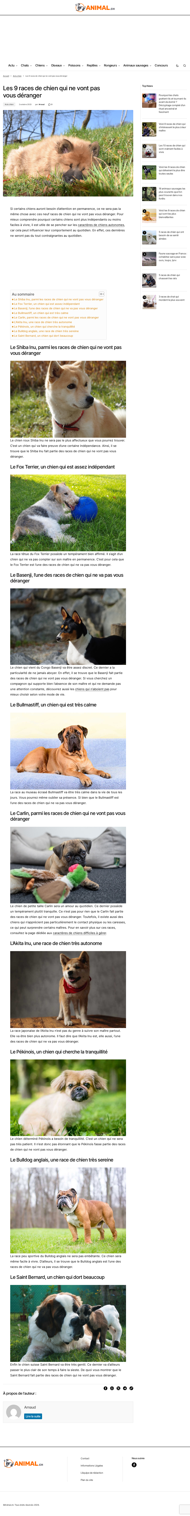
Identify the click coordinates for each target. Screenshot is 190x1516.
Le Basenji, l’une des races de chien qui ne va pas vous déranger (56, 308)
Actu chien (17, 76)
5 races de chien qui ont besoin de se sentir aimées (171, 235)
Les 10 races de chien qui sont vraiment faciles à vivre (172, 149)
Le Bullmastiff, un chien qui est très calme (41, 313)
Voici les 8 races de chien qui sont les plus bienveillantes (172, 214)
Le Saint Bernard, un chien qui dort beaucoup (43, 335)
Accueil (6, 76)
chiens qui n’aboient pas (92, 689)
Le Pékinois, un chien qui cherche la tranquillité (44, 326)
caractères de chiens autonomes (101, 225)
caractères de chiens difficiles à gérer (79, 933)
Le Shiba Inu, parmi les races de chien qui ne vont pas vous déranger (58, 299)
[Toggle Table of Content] (100, 294)
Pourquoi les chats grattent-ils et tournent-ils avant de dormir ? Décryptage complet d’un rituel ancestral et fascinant (172, 103)
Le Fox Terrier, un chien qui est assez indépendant (47, 303)
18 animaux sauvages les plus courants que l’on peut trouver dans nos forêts (172, 193)
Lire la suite (33, 1416)
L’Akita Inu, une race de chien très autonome (43, 322)
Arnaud (30, 1407)
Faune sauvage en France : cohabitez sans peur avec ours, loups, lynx (173, 257)
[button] (177, 66)
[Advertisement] (95, 38)
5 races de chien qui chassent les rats (169, 277)
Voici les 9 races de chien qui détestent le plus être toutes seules (172, 170)
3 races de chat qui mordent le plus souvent (171, 298)
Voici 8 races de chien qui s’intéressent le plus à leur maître (172, 127)
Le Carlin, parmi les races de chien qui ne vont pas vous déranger (56, 317)
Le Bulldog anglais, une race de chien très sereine (46, 331)
